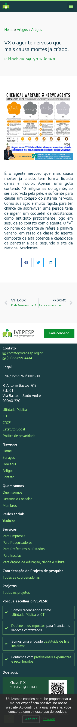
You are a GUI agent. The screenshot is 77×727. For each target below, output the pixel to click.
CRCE (7, 422)
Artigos (22, 29)
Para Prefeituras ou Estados (24, 549)
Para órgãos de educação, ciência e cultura (34, 562)
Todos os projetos (16, 592)
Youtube (9, 520)
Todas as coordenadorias (21, 577)
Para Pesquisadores (18, 542)
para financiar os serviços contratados (40, 627)
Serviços (9, 457)
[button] (70, 6)
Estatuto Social (14, 429)
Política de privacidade (19, 436)
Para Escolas (12, 555)
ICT (5, 416)
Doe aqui (9, 464)
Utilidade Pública (15, 410)
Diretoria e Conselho (18, 499)
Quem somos (12, 492)
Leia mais (49, 719)
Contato (8, 477)
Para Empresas (14, 536)
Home (8, 29)
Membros (10, 505)
